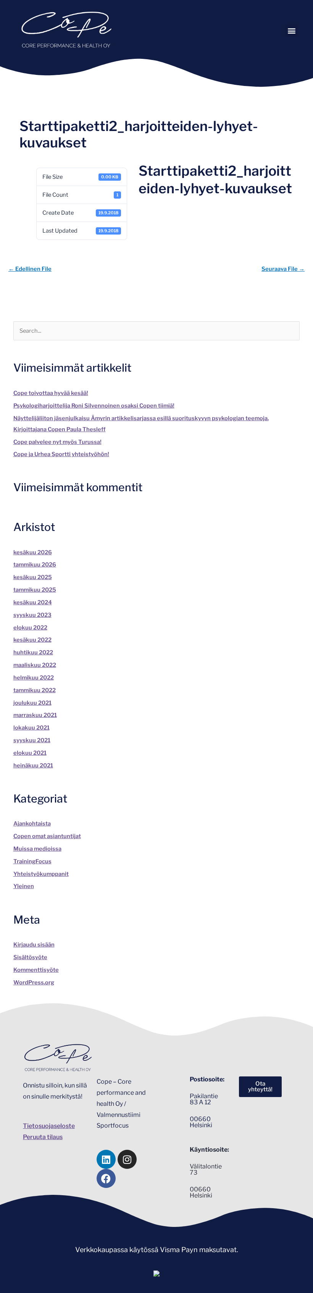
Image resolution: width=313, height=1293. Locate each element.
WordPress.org (33, 982)
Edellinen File (30, 268)
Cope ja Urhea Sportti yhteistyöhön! (61, 454)
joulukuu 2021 (32, 702)
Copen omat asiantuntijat (47, 836)
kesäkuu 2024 (32, 602)
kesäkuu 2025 (32, 577)
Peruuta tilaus (43, 1137)
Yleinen (23, 886)
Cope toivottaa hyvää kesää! (50, 393)
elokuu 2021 (30, 752)
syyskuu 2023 (32, 615)
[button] (291, 30)
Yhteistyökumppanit (41, 874)
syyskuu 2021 (31, 740)
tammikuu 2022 (34, 690)
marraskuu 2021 (35, 715)
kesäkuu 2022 (32, 639)
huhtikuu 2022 (33, 652)
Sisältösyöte (30, 957)
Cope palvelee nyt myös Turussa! (57, 442)
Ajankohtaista (32, 823)
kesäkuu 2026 (32, 552)
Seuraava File (283, 268)
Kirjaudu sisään (34, 944)
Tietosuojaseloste (49, 1126)
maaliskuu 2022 (34, 665)
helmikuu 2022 (33, 677)
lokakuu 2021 (31, 727)
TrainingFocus (32, 861)
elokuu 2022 (30, 627)
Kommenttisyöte (36, 969)
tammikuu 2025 (34, 589)
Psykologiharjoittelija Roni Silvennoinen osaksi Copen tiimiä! (93, 405)
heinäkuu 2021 (33, 765)
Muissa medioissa (37, 848)
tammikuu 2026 (34, 564)
